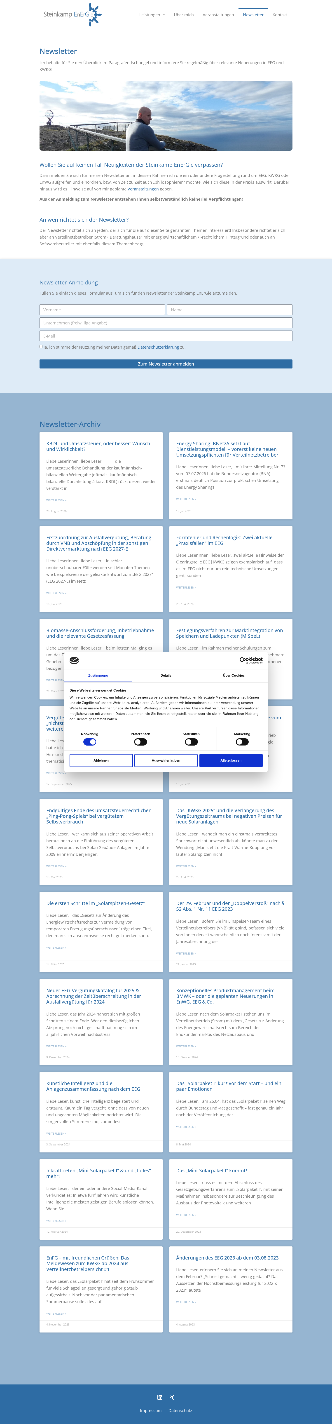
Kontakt (280, 14)
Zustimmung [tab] (98, 675)
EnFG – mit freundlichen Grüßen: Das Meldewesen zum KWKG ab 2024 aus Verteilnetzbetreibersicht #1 (87, 1263)
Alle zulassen (230, 760)
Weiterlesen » (56, 500)
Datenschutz (180, 1410)
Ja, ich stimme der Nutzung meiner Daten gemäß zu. (115, 347)
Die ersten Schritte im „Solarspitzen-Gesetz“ (95, 903)
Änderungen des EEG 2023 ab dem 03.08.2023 (227, 1258)
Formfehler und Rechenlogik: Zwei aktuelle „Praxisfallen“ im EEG (224, 540)
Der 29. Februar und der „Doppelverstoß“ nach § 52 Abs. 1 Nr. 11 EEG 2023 (230, 906)
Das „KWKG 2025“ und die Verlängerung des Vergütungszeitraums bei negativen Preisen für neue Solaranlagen (229, 816)
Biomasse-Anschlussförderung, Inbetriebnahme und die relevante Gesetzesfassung (100, 633)
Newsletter (253, 14)
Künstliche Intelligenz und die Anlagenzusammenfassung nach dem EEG (93, 1086)
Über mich (184, 14)
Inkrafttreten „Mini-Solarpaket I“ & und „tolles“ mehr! (98, 1173)
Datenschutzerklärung (158, 347)
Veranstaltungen (218, 14)
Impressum (151, 1410)
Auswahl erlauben (166, 760)
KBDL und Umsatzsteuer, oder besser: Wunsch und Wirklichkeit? (98, 446)
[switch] (140, 741)
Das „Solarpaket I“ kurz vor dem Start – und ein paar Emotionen (228, 1086)
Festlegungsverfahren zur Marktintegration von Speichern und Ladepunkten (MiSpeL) (229, 633)
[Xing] (172, 1397)
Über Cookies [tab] (234, 675)
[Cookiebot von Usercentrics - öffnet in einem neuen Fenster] (243, 660)
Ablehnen (101, 760)
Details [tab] (166, 675)
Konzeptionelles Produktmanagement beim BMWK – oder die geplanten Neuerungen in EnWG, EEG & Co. (225, 996)
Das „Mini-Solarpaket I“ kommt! (211, 1170)
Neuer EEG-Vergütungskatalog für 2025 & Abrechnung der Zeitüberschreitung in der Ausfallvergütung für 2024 (93, 996)
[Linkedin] (160, 1397)
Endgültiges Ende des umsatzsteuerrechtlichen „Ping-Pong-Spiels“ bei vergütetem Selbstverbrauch (99, 816)
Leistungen (149, 14)
